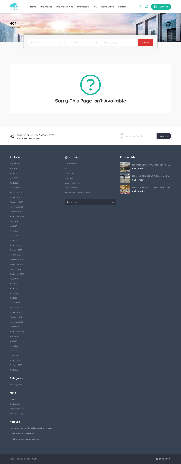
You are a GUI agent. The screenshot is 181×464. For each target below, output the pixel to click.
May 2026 (14, 178)
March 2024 (15, 302)
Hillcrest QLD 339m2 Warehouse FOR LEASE (151, 164)
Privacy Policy (71, 187)
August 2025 (15, 221)
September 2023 (17, 331)
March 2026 (15, 187)
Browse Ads (46, 6)
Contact (122, 6)
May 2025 (14, 235)
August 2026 (15, 163)
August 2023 (15, 336)
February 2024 (16, 307)
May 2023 (14, 350)
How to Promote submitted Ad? (78, 192)
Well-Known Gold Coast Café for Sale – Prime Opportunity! (151, 187)
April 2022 (14, 370)
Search (145, 42)
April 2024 (14, 298)
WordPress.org (16, 413)
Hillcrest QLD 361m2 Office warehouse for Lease (151, 176)
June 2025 (14, 231)
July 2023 (13, 341)
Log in (12, 399)
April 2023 (14, 355)
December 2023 (16, 317)
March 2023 (15, 360)
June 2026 (14, 173)
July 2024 (13, 283)
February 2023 (16, 365)
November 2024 (16, 264)
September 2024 (17, 274)
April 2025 (14, 240)
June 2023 (14, 346)
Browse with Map (64, 6)
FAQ (95, 6)
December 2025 (16, 202)
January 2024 (15, 312)
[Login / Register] (140, 6)
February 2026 (16, 192)
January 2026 (15, 197)
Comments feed (17, 408)
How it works (107, 6)
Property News (16, 384)
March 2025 (15, 245)
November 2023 (16, 322)
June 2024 (14, 288)
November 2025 (16, 207)
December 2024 (16, 259)
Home (33, 6)
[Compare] (146, 6)
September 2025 (17, 216)
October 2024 (15, 269)
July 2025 (13, 226)
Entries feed (15, 404)
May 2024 (14, 293)
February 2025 (16, 250)
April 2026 (14, 183)
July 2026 (13, 168)
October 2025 (15, 211)
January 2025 (15, 255)
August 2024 (15, 278)
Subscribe (164, 136)
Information (83, 6)
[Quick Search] (168, 24)
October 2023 (15, 326)
